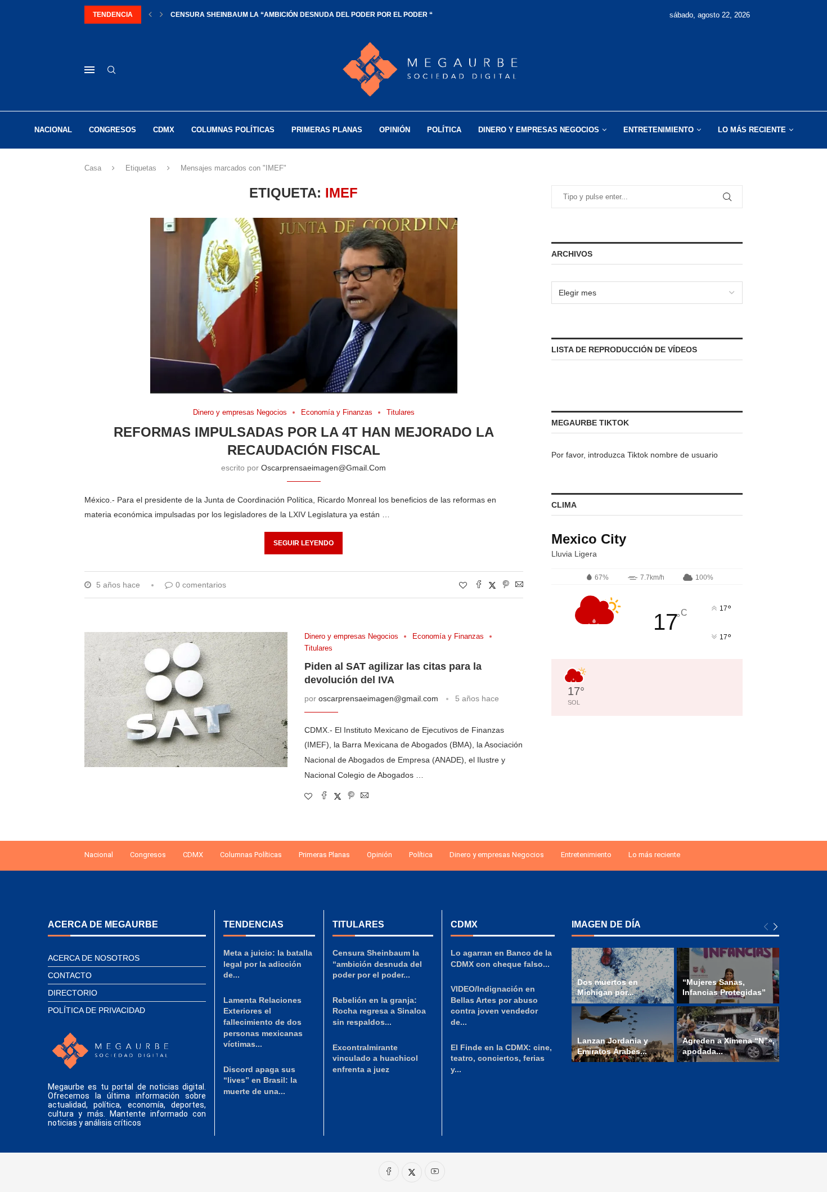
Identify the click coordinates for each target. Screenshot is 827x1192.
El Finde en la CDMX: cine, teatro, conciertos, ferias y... (501, 1058)
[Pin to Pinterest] (506, 585)
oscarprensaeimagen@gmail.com (323, 467)
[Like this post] (463, 585)
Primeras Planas (326, 130)
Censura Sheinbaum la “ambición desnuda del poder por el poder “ (301, 15)
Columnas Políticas (233, 130)
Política (444, 130)
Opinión (394, 130)
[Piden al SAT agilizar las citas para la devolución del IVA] (185, 699)
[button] (150, 15)
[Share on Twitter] (492, 585)
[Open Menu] (89, 70)
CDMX (163, 130)
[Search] (111, 70)
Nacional (53, 130)
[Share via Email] (519, 585)
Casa (92, 168)
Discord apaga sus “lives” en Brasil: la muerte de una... (260, 1080)
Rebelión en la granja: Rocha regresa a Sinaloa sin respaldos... (379, 1011)
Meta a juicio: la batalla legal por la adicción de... (267, 963)
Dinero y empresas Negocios (538, 130)
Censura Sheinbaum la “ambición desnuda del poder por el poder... (377, 963)
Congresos (112, 130)
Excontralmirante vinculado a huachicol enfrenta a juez (375, 1058)
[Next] (775, 927)
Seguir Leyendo (303, 543)
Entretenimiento (658, 130)
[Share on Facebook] (479, 585)
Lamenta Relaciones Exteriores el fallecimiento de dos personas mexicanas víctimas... (263, 1022)
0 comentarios (201, 584)
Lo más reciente (752, 130)
